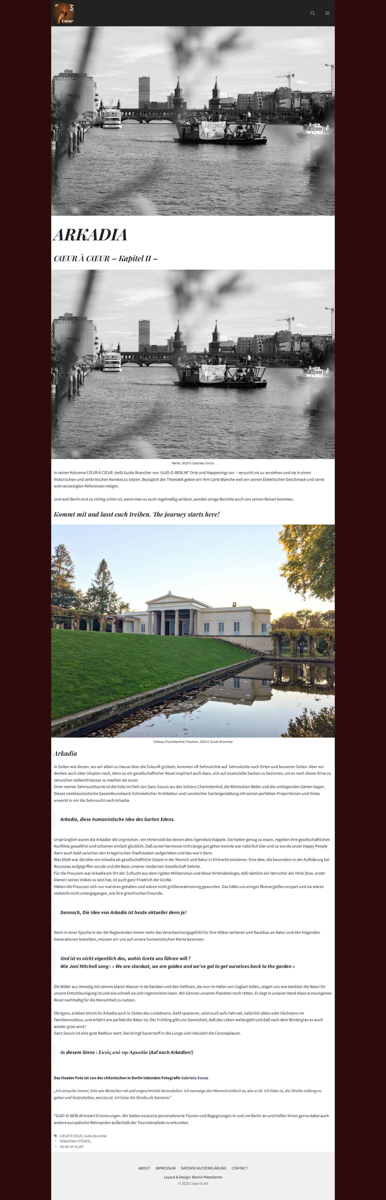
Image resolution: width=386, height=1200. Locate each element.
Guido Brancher (95, 1135)
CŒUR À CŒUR (71, 1135)
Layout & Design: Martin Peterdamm (193, 1177)
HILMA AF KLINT (72, 1146)
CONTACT (240, 1168)
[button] (312, 13)
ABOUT (144, 1168)
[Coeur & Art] (64, 13)
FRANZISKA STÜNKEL (75, 1141)
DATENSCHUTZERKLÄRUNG (203, 1168)
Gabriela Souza (195, 1078)
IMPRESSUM (165, 1168)
